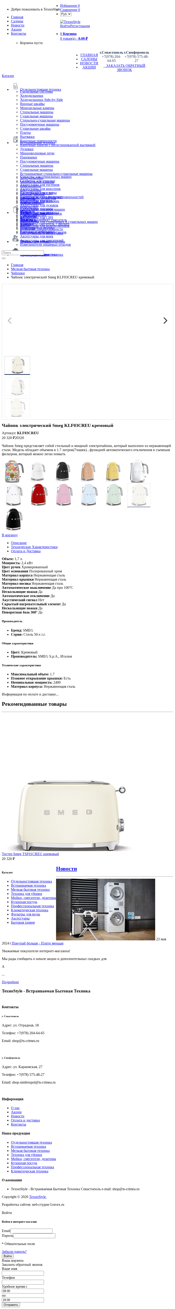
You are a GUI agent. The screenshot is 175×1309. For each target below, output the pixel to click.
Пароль (7, 1236)
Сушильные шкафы (35, 128)
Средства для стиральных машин (46, 177)
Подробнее (10, 982)
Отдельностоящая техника (31, 881)
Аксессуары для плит (36, 193)
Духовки (26, 149)
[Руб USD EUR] (65, 14)
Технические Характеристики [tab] (34, 547)
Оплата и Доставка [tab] (26, 551)
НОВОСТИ (89, 63)
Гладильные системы (36, 91)
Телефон (8, 1278)
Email (6, 1231)
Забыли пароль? (14, 1251)
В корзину (10, 535)
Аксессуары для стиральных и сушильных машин (59, 222)
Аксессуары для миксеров (40, 189)
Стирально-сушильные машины (45, 120)
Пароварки (28, 157)
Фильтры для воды (25, 914)
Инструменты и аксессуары (41, 233)
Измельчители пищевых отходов (45, 244)
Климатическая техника (29, 910)
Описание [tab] (19, 543)
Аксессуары (20, 918)
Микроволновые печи (37, 153)
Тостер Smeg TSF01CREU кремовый (30, 854)
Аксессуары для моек (36, 236)
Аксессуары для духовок (39, 205)
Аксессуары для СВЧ (36, 217)
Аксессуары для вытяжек (39, 201)
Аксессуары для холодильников (44, 226)
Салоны (17, 21)
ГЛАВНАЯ (89, 55)
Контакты (18, 33)
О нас (15, 1108)
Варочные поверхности (38, 141)
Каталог (8, 76)
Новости (17, 25)
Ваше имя (9, 1269)
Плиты (25, 133)
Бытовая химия (23, 922)
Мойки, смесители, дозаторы (33, 898)
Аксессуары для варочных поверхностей (52, 197)
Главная (17, 17)
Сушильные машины (36, 116)
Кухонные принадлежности (41, 229)
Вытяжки (27, 137)
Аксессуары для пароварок (41, 213)
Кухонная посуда (24, 902)
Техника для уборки (26, 894)
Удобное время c (14, 1286)
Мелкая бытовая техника (30, 889)
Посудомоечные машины (39, 124)
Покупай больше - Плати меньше (38, 943)
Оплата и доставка (25, 1120)
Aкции (16, 29)
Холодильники (31, 96)
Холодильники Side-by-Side (41, 100)
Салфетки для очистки (37, 181)
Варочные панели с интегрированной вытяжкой (57, 145)
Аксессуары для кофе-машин (42, 209)
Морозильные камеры (37, 108)
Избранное (70, 6)
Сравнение (70, 10)
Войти (65, 26)
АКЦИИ (89, 67)
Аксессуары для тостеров (39, 185)
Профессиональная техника (32, 906)
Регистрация (80, 26)
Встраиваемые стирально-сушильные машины (56, 174)
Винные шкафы (32, 104)
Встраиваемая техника (28, 885)
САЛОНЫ (89, 59)
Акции (16, 1112)
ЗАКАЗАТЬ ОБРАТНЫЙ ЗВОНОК (124, 68)
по (4, 1295)
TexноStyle (38, 1197)
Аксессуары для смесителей (42, 240)
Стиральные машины (36, 112)
